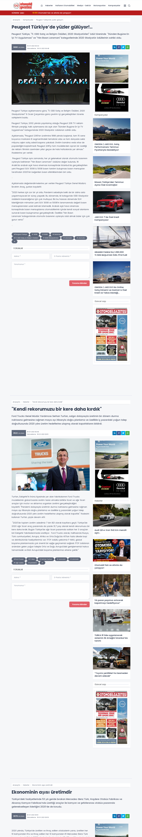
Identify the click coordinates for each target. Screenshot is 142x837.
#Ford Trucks (19, 559)
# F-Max (32, 559)
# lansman (57, 234)
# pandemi (32, 563)
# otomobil (67, 238)
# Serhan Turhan (46, 559)
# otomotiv (81, 238)
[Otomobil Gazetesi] (23, 5)
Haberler (49, 5)
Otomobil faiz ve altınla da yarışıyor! (52, 12)
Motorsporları (100, 5)
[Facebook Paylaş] (119, 47)
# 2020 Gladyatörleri (50, 238)
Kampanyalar (114, 5)
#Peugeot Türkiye (20, 234)
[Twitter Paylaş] (123, 47)
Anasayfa (16, 20)
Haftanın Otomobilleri (64, 5)
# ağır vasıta (18, 563)
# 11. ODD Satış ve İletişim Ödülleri (26, 238)
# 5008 (45, 234)
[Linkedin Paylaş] (114, 47)
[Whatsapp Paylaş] (127, 47)
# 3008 (34, 234)
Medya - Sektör (84, 5)
